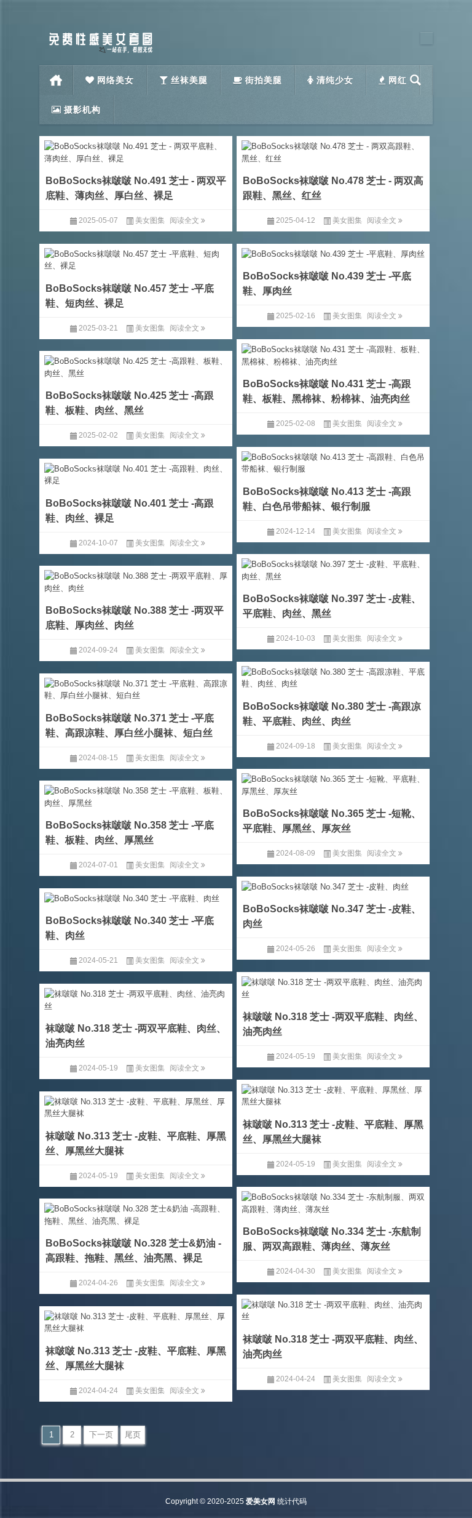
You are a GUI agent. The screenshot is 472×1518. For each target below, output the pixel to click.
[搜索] (416, 80)
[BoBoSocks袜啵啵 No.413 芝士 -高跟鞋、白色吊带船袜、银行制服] (333, 461)
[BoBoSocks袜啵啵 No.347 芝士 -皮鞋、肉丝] (333, 885)
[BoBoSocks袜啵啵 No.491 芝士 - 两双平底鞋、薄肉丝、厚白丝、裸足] (135, 150)
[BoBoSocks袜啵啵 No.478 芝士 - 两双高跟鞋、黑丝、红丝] (333, 150)
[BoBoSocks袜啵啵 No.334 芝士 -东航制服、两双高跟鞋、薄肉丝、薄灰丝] (333, 1201)
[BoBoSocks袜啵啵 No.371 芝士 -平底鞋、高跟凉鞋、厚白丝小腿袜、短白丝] (135, 687)
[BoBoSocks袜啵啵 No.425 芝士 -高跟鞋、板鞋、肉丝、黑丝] (135, 365)
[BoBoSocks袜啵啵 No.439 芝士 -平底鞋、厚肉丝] (333, 252)
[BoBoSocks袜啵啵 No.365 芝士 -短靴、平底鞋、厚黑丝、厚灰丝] (333, 783)
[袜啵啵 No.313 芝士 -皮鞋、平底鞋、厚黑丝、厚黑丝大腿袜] (333, 1094)
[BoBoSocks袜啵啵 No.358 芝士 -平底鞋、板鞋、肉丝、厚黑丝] (135, 795)
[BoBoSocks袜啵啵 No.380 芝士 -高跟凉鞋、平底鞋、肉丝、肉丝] (333, 676)
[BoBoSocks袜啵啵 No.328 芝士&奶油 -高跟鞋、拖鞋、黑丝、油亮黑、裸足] (135, 1213)
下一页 (101, 1434)
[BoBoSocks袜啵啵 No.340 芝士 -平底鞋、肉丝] (135, 896)
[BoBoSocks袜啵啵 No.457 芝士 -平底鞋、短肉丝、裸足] (135, 258)
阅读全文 (185, 220)
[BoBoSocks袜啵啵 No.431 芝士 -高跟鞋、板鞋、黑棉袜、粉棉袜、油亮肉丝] (333, 353)
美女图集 (150, 220)
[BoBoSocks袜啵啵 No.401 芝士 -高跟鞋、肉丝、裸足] (135, 473)
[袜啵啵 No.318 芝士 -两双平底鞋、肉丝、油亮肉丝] (333, 986)
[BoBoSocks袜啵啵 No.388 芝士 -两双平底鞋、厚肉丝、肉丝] (135, 580)
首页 (56, 80)
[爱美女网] (100, 36)
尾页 (133, 1434)
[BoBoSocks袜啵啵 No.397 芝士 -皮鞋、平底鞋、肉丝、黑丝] (333, 568)
